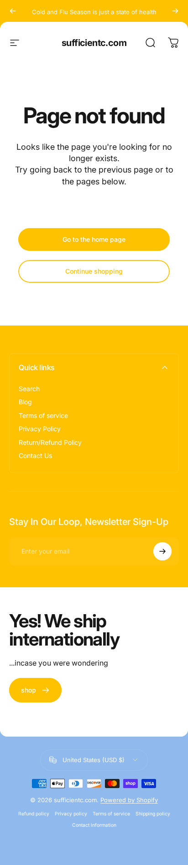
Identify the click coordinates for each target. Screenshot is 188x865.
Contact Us (35, 455)
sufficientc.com (94, 42)
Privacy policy (71, 814)
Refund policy (33, 814)
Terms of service (43, 415)
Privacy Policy (40, 428)
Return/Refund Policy (50, 442)
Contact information (94, 825)
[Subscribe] (162, 551)
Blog (25, 402)
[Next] (175, 11)
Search (29, 388)
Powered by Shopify (129, 800)
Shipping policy (153, 814)
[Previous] (13, 11)
